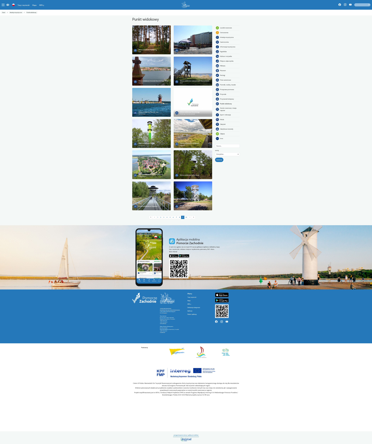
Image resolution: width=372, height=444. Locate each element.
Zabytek (223, 124)
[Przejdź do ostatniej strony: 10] (193, 217)
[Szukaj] (369, 5)
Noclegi (222, 75)
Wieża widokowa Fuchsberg (147, 50)
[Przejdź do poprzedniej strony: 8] (154, 217)
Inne (221, 138)
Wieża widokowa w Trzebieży (190, 206)
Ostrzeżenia (224, 32)
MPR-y (41, 5)
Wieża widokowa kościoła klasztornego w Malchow (155, 81)
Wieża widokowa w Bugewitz (189, 143)
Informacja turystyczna (227, 47)
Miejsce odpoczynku (226, 61)
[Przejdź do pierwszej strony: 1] (151, 217)
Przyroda (223, 94)
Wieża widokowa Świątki (146, 143)
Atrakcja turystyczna (227, 37)
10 (186, 217)
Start (3, 12)
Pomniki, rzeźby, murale (228, 85)
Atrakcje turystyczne (16, 12)
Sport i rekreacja (225, 115)
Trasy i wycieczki (24, 5)
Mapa (34, 5)
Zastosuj (219, 160)
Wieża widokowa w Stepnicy (147, 206)
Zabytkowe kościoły (226, 129)
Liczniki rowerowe (226, 28)
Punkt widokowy (31, 12)
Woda (222, 119)
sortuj (217, 150)
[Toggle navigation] (3, 5)
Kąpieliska (223, 51)
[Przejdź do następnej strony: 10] (190, 217)
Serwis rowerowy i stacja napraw (228, 109)
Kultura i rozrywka (226, 56)
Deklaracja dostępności (193, 307)
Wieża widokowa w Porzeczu (189, 175)
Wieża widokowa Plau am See (148, 112)
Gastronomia (224, 42)
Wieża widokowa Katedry (188, 50)
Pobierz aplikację (192, 314)
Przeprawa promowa (227, 89)
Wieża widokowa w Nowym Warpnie (150, 174)
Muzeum (223, 70)
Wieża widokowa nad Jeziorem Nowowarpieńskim (196, 81)
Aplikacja (189, 311)
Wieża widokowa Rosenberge (190, 112)
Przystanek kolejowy (227, 99)
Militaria (222, 66)
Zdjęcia (222, 134)
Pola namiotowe (225, 80)
